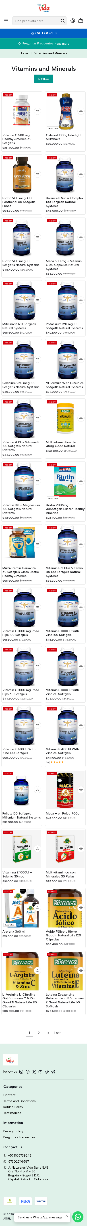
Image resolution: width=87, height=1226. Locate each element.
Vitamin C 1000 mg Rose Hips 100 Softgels (20, 633)
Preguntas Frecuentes (19, 1137)
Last (57, 1033)
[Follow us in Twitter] (34, 1071)
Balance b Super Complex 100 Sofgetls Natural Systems (64, 202)
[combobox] (39, 20)
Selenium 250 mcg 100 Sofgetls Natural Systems (20, 385)
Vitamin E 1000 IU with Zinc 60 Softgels (62, 692)
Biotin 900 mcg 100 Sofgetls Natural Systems (20, 263)
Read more (62, 44)
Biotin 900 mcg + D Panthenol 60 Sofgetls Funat (18, 202)
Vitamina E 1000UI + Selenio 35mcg (17, 874)
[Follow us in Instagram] (21, 1071)
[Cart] (80, 21)
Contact (9, 1095)
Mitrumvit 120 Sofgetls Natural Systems (19, 326)
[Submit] (62, 20)
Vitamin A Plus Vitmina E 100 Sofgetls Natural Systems (20, 446)
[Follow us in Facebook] (27, 1071)
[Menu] (6, 21)
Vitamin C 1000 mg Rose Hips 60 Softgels (20, 692)
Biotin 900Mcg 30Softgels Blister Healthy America (65, 509)
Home (24, 53)
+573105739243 (19, 1155)
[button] (43, 79)
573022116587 (18, 1161)
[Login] (72, 21)
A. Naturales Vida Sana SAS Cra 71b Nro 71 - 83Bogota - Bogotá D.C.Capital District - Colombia (28, 1173)
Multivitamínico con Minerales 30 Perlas (61, 874)
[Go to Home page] (43, 7)
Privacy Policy (13, 1131)
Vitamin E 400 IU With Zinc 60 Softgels (62, 751)
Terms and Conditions (19, 1101)
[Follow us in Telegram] (53, 1071)
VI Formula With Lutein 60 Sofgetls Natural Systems (65, 385)
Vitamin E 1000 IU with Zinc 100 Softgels (62, 633)
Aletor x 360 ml (13, 932)
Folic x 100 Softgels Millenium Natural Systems (21, 815)
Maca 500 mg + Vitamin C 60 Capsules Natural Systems (64, 265)
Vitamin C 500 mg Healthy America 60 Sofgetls (16, 139)
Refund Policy (13, 1107)
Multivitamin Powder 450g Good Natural (61, 444)
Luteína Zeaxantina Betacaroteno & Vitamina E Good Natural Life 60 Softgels (65, 1000)
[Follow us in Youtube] (40, 1071)
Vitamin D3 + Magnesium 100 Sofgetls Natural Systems (21, 509)
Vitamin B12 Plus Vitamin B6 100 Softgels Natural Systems (64, 572)
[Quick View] (37, 111)
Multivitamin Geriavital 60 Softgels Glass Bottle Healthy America (20, 572)
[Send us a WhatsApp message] (77, 1216)
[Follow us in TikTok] (47, 1071)
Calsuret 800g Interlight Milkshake (64, 137)
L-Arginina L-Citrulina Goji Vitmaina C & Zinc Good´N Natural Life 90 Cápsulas (19, 1000)
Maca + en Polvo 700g (62, 813)
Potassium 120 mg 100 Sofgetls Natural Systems (64, 326)
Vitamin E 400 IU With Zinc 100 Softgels (18, 751)
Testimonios (12, 1113)
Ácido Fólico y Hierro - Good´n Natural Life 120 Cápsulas (63, 935)
